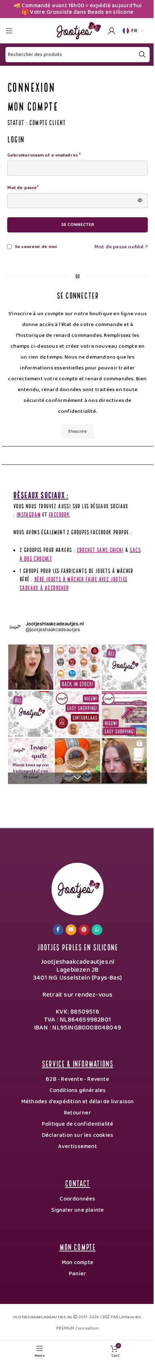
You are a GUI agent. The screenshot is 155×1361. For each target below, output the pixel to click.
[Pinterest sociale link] (84, 929)
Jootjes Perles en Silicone (77, 946)
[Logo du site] (77, 30)
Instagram (29, 514)
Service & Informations (77, 1063)
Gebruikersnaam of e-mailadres (44, 155)
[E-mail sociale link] (71, 929)
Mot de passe (23, 188)
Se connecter (77, 224)
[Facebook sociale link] (58, 929)
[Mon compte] (112, 30)
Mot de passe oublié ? (121, 247)
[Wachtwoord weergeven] (140, 200)
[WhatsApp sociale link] (97, 929)
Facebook (59, 514)
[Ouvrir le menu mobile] (9, 30)
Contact (77, 1182)
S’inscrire (77, 431)
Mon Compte (77, 1246)
